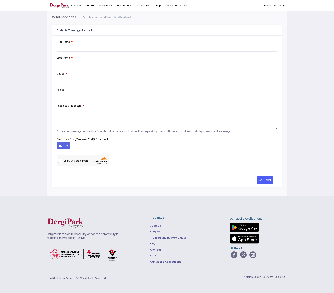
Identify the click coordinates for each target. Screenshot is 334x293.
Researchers (123, 5)
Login (282, 5)
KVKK (153, 255)
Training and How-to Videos (168, 237)
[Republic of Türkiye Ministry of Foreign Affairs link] (84, 254)
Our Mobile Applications (165, 261)
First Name (64, 41)
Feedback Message (69, 106)
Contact (155, 249)
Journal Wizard (143, 5)
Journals (89, 5)
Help (158, 5)
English (268, 5)
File (65, 146)
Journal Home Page (100, 17)
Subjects (155, 231)
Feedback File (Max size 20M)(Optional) (82, 139)
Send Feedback (122, 17)
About (74, 5)
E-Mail (61, 74)
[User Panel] (85, 17)
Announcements (174, 5)
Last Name (64, 58)
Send (267, 180)
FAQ (152, 243)
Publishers (104, 5)
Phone (61, 90)
